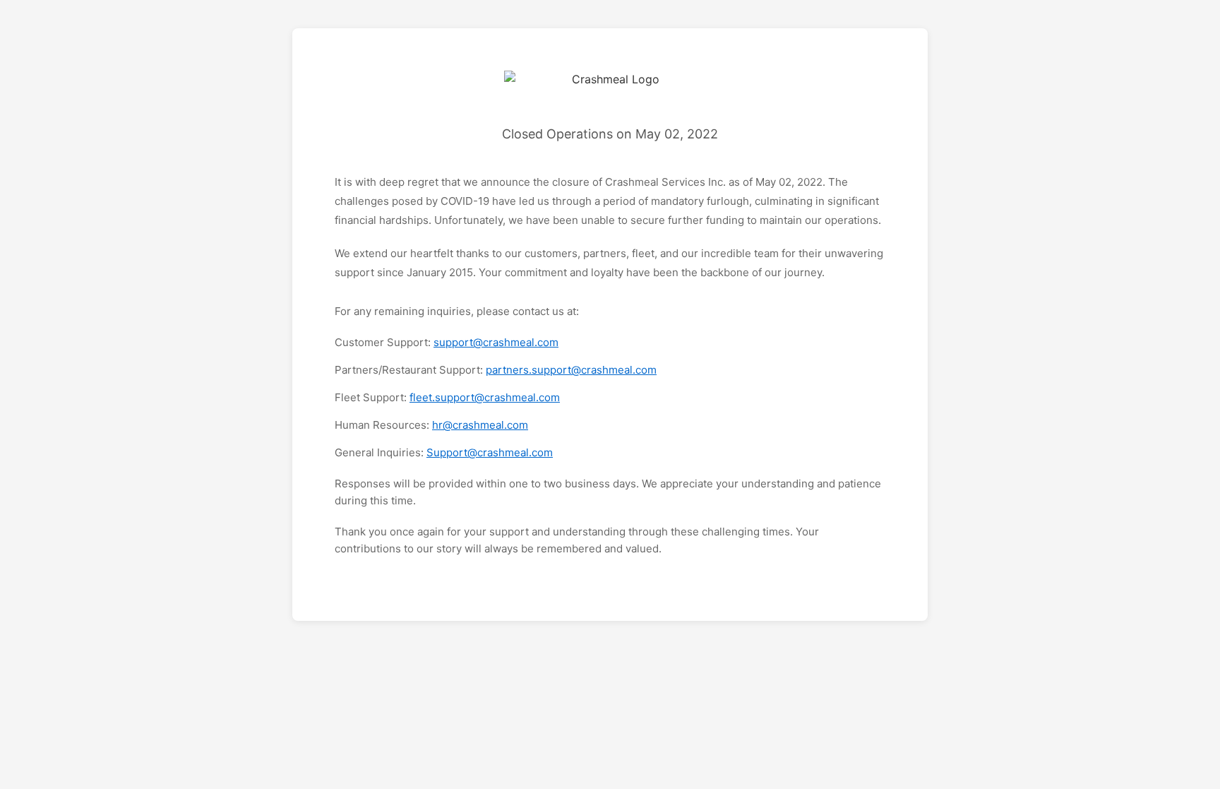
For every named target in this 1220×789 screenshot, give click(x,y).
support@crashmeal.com (495, 342)
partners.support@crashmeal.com (571, 369)
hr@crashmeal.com (480, 425)
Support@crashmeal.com (489, 452)
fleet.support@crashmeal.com (484, 397)
